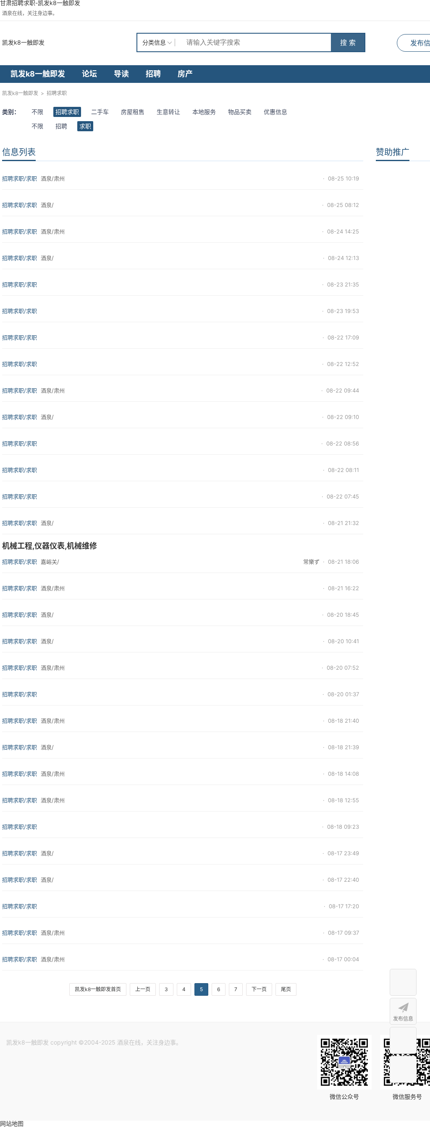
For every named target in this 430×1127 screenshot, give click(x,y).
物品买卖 (240, 111)
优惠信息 (275, 111)
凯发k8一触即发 (23, 42)
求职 (85, 126)
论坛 (89, 73)
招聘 (153, 73)
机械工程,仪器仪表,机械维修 (49, 546)
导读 (121, 73)
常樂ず (311, 561)
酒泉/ (47, 205)
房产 (185, 73)
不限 (37, 111)
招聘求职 (57, 93)
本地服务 (204, 111)
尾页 (286, 989)
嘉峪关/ (50, 561)
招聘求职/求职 (19, 178)
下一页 (259, 989)
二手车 (100, 111)
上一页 (142, 989)
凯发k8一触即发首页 (98, 989)
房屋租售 (132, 111)
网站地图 (12, 1123)
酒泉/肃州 (53, 178)
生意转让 (168, 111)
